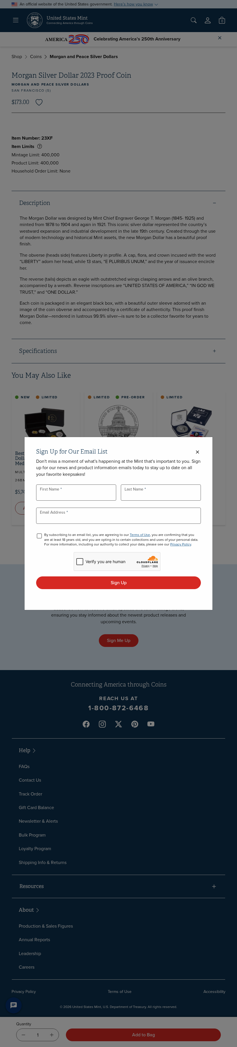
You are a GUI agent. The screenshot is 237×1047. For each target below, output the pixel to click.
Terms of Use (140, 534)
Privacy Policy (180, 544)
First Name (50, 489)
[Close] (197, 452)
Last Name (135, 489)
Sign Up (119, 582)
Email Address (53, 512)
